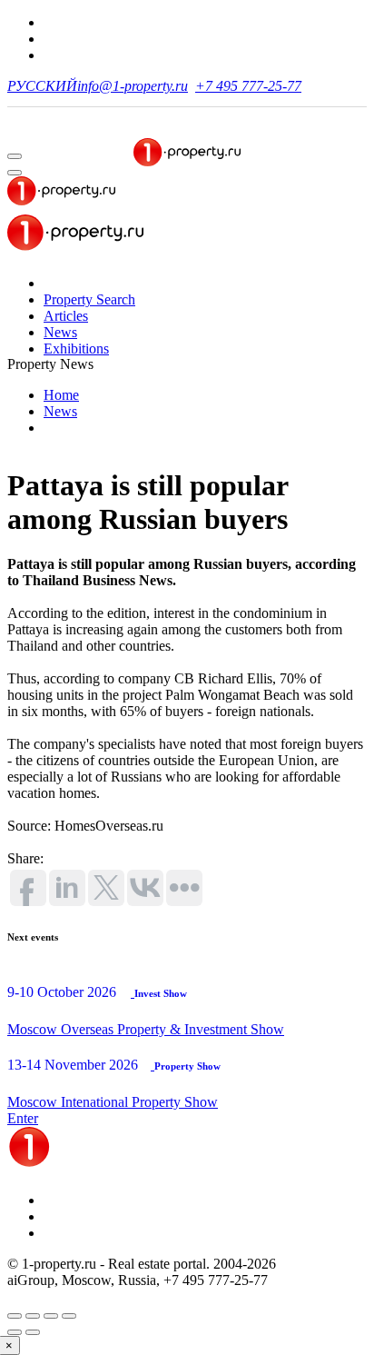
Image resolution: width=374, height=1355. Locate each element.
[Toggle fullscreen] (51, 1316)
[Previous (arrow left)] (14, 1332)
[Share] (32, 1316)
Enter (22, 1118)
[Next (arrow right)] (32, 1332)
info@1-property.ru (132, 86)
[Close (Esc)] (14, 1316)
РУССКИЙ (42, 86)
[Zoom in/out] (69, 1316)
